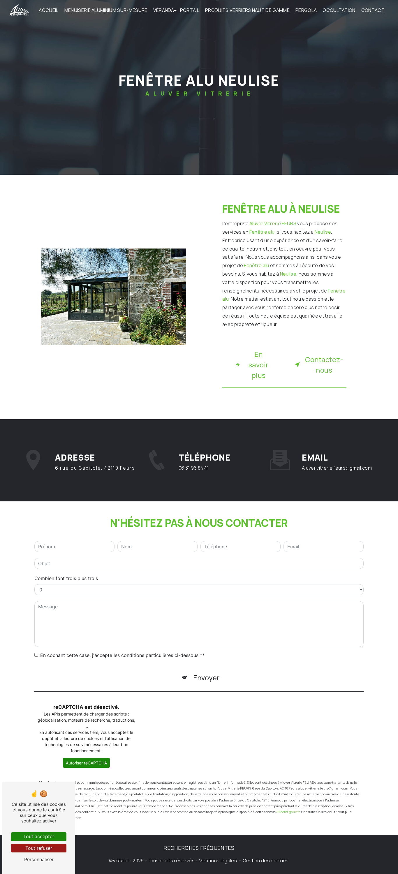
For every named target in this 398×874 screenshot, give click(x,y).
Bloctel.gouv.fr (288, 812)
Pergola (306, 10)
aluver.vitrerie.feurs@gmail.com (337, 468)
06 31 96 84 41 (194, 468)
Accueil (48, 10)
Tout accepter (38, 836)
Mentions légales (218, 860)
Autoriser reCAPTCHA (86, 762)
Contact (373, 10)
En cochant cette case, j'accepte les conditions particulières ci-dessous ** (122, 655)
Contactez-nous (324, 365)
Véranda (163, 10)
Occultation (339, 10)
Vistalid (121, 860)
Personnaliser (39, 859)
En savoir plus (259, 364)
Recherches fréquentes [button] (198, 847)
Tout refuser (38, 848)
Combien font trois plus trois (66, 578)
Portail (189, 10)
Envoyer (206, 677)
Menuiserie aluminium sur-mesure (105, 10)
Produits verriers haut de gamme (247, 10)
